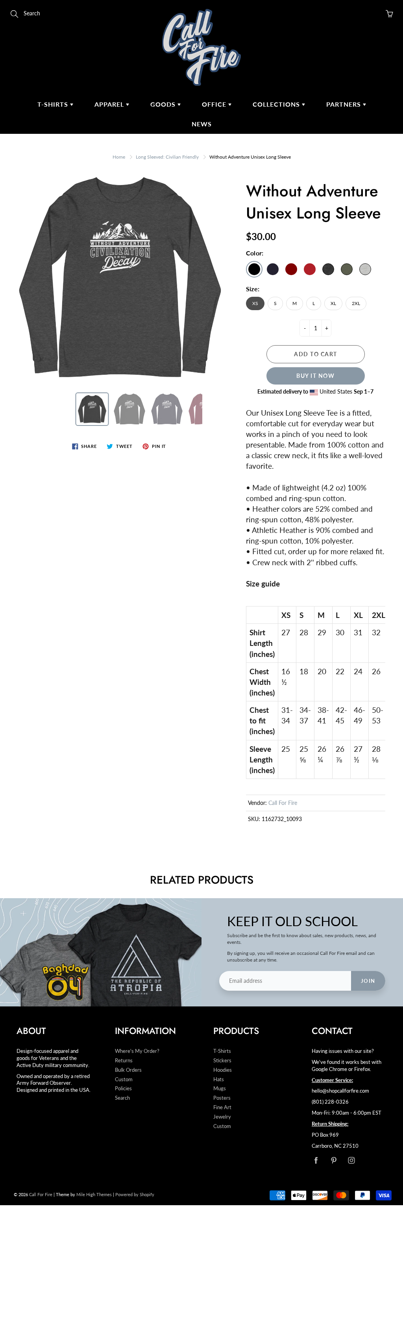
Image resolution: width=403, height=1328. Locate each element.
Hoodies (222, 1070)
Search (122, 1098)
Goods (163, 104)
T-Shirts (53, 104)
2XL (356, 303)
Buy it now (315, 375)
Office (215, 104)
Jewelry (222, 1117)
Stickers (222, 1061)
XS (255, 303)
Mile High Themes (94, 1194)
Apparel (110, 104)
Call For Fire (282, 802)
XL (333, 303)
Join (368, 981)
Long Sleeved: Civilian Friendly (167, 157)
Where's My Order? (137, 1051)
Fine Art (222, 1107)
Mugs (219, 1088)
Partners (344, 104)
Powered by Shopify (134, 1194)
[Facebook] (316, 1160)
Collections (277, 104)
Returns (124, 1061)
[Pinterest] (333, 1160)
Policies (123, 1088)
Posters (222, 1098)
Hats (218, 1079)
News (202, 124)
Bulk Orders (128, 1070)
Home (119, 157)
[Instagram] (351, 1160)
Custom (124, 1079)
